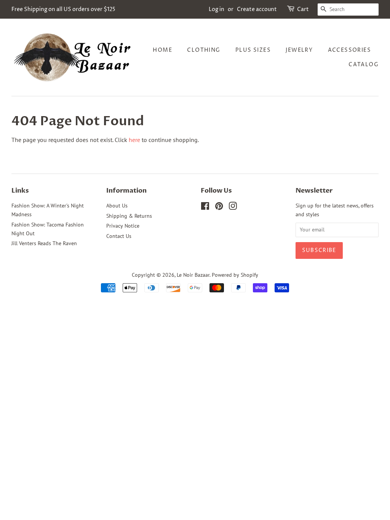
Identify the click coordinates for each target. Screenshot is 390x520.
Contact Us (118, 236)
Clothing (203, 50)
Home (162, 50)
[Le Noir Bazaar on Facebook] (205, 207)
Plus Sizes (253, 50)
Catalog (363, 64)
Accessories (349, 50)
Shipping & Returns (129, 215)
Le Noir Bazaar (193, 274)
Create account (257, 9)
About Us (117, 205)
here (134, 140)
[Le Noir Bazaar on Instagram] (233, 207)
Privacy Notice (122, 225)
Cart (303, 9)
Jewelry (299, 50)
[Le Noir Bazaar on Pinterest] (219, 207)
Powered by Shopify (235, 274)
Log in (216, 9)
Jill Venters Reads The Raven (44, 243)
